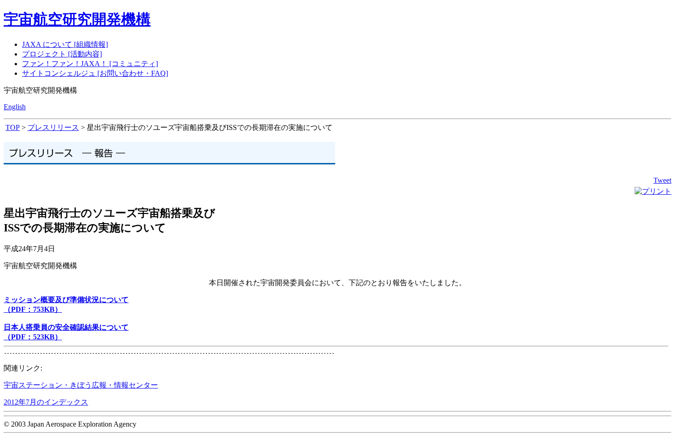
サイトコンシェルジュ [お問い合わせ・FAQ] (95, 73)
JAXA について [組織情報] (65, 44)
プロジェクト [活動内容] (62, 54)
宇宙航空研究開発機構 (77, 19)
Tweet (662, 180)
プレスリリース (53, 127)
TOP (13, 127)
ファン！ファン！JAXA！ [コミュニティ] (90, 64)
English (15, 107)
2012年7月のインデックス (46, 402)
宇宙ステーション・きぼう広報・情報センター (81, 385)
